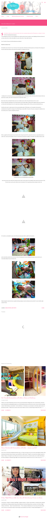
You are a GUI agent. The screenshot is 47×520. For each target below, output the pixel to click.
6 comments (7, 510)
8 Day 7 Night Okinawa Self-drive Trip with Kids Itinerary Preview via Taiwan (21, 498)
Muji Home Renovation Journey (18, 16)
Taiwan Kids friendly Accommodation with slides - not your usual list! (19, 448)
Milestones (8, 307)
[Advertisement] (23, 351)
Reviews (14, 307)
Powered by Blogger (24, 516)
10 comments (8, 460)
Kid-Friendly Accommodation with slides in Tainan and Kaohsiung (18, 398)
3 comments (7, 410)
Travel (8, 16)
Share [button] (43, 307)
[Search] (42, 2)
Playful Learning (30, 16)
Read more (43, 410)
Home (2, 16)
